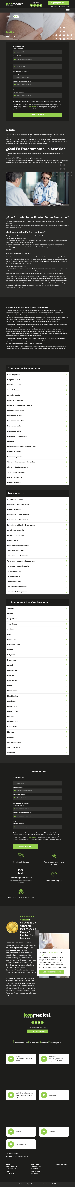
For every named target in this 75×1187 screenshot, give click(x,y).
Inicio (8, 1164)
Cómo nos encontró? (18, 92)
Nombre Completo (18, 48)
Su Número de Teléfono (19, 63)
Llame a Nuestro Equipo (51, 972)
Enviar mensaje (37, 115)
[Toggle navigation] (67, 10)
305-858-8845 (33, 106)
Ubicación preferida (18, 74)
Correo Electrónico (18, 56)
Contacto (35, 1164)
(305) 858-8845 (59, 3)
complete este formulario (48, 955)
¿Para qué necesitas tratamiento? (22, 81)
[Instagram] (34, 5)
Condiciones (11, 1169)
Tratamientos (11, 1166)
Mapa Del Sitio (61, 1164)
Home (8, 16)
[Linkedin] (37, 5)
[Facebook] (31, 5)
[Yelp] (40, 5)
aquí (14, 109)
